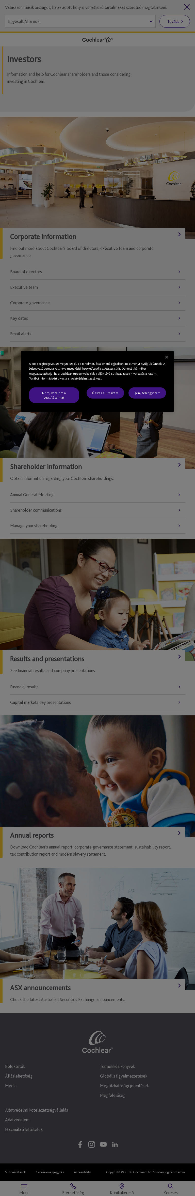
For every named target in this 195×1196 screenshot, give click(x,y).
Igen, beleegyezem (147, 393)
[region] (97, 381)
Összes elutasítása (105, 393)
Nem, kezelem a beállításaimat (54, 395)
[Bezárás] (166, 356)
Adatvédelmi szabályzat (86, 378)
